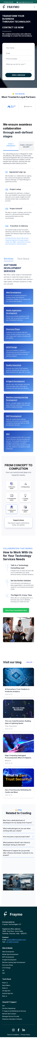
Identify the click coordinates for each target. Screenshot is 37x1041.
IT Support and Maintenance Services (14, 1011)
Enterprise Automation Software (12, 1019)
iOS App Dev (6, 991)
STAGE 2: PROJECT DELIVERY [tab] (26, 146)
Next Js (4, 996)
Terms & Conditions (13, 1034)
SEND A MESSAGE (18, 75)
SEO (3, 973)
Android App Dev (7, 993)
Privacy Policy (25, 1034)
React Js (5, 982)
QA (3, 970)
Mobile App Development (10, 954)
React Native (6, 985)
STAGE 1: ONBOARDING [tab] (10, 145)
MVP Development (8, 957)
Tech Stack (23, 258)
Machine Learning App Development (13, 962)
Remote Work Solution (9, 1013)
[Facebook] (18, 1030)
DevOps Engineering (8, 1008)
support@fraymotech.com (16, 940)
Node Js (5, 988)
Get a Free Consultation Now (16, 610)
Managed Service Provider (10, 1016)
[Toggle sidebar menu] (34, 7)
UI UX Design (6, 968)
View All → (30, 662)
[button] (18, 682)
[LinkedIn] (23, 1030)
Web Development (8, 951)
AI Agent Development (9, 959)
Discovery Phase (7, 965)
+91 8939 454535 (12, 942)
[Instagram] (13, 1030)
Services (8, 258)
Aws (3, 1005)
